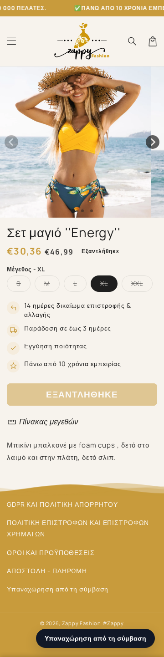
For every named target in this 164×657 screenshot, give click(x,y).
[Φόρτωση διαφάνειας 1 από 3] (91, 210)
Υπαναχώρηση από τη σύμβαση (57, 589)
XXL (142, 285)
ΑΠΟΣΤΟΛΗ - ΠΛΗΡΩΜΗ (47, 570)
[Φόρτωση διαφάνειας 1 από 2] (82, 210)
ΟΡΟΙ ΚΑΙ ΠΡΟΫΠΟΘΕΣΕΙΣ (51, 552)
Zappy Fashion (81, 623)
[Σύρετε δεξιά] (152, 142)
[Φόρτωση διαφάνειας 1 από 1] (73, 211)
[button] (11, 41)
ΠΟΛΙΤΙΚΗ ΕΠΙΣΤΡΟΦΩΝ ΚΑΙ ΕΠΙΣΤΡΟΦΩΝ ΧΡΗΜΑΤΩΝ (78, 528)
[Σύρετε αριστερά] (11, 142)
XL (109, 285)
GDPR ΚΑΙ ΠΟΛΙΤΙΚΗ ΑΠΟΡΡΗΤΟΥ (62, 504)
